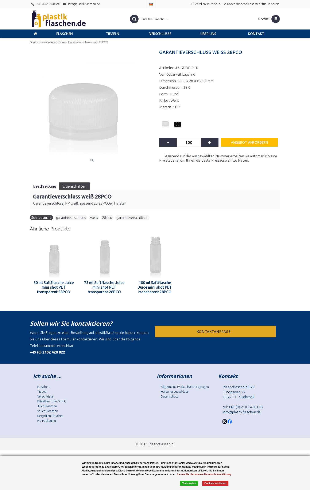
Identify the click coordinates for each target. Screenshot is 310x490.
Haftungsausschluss (175, 391)
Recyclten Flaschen (50, 416)
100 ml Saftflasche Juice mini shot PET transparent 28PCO (155, 287)
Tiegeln (42, 391)
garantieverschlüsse (132, 218)
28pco (107, 218)
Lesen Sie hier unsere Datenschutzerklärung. (204, 474)
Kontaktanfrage (214, 331)
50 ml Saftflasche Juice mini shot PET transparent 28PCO (54, 287)
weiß (94, 218)
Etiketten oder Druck (51, 401)
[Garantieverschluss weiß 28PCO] (92, 104)
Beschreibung (44, 186)
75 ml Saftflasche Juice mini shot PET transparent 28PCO (104, 287)
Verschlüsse (45, 396)
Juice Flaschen (47, 406)
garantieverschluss (71, 218)
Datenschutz (169, 396)
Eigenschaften (74, 186)
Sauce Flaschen (47, 411)
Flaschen (43, 386)
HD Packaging (46, 420)
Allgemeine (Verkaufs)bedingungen (185, 386)
